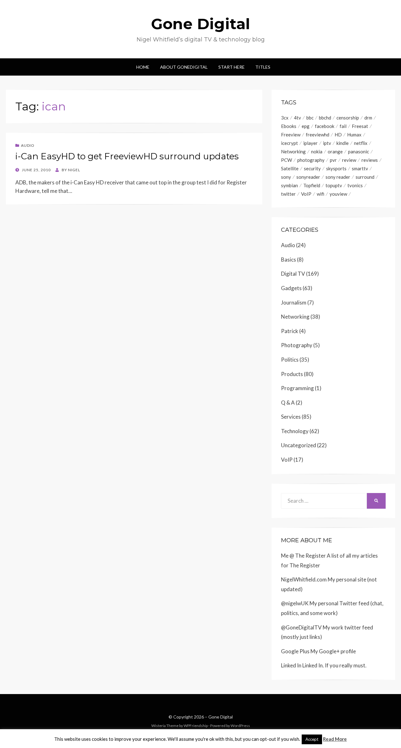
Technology (295, 431)
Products (292, 374)
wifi (320, 194)
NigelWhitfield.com (304, 579)
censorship (347, 117)
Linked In (291, 665)
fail (343, 126)
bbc (310, 117)
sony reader (337, 177)
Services (291, 416)
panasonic (358, 151)
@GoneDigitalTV (301, 627)
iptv (327, 143)
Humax (354, 134)
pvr (333, 160)
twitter (288, 194)
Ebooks (288, 126)
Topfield (311, 185)
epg (306, 126)
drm (368, 117)
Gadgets (291, 288)
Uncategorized (298, 445)
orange (335, 151)
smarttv (360, 168)
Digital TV (293, 273)
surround (365, 177)
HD (338, 134)
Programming (297, 388)
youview (338, 194)
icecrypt (289, 143)
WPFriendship (196, 725)
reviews (370, 160)
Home (142, 67)
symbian (289, 185)
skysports (336, 168)
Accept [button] (311, 739)
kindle (342, 143)
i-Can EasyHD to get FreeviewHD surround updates (127, 156)
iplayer (310, 143)
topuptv (333, 185)
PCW (286, 160)
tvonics (355, 185)
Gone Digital (200, 24)
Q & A (288, 402)
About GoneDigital (184, 67)
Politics (290, 359)
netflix (360, 143)
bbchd (325, 117)
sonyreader (308, 177)
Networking (293, 151)
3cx (285, 117)
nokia (316, 151)
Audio (27, 145)
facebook (324, 126)
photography (311, 160)
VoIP (306, 194)
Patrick (289, 331)
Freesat (360, 126)
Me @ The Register (303, 555)
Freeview (290, 134)
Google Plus (295, 651)
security (312, 168)
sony (286, 177)
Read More (335, 739)
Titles (262, 67)
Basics (288, 259)
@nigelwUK (295, 603)
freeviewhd (317, 134)
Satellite (290, 168)
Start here (231, 67)
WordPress (240, 725)
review (349, 160)
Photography (296, 345)
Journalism (293, 302)
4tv (297, 117)
